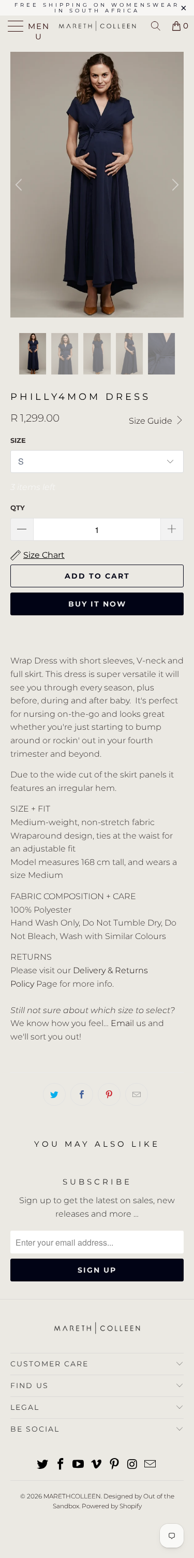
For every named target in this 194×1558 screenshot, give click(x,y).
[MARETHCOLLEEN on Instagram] (132, 1465)
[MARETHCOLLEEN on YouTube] (78, 1465)
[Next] (173, 185)
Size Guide (151, 421)
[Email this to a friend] (136, 1094)
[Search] (156, 26)
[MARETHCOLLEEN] (97, 26)
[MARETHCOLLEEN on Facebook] (60, 1465)
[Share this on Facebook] (81, 1094)
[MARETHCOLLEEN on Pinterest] (114, 1465)
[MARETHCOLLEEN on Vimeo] (97, 1465)
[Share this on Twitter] (54, 1094)
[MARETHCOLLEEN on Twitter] (43, 1465)
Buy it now (97, 604)
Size (18, 440)
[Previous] (20, 185)
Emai (121, 1023)
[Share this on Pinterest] (109, 1094)
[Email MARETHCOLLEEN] (150, 1465)
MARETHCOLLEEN (72, 1496)
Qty (17, 507)
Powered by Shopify (112, 1506)
